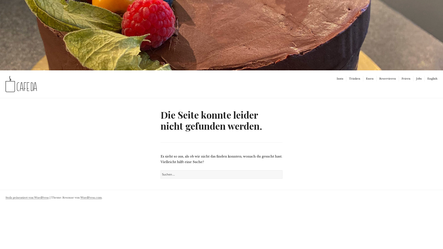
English (432, 78)
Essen (370, 78)
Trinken (354, 78)
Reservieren (387, 78)
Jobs (419, 78)
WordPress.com (91, 197)
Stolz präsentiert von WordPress (27, 197)
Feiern (406, 78)
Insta (340, 78)
